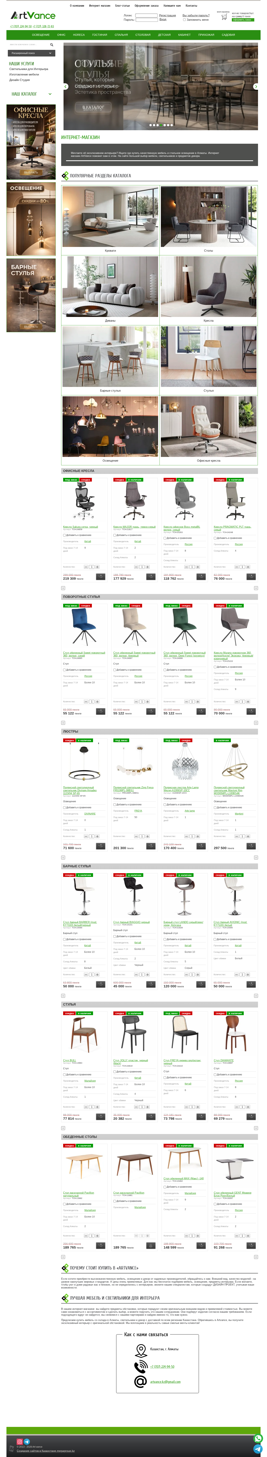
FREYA (138, 810)
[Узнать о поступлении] (151, 1245)
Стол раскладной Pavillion (128, 1192)
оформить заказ (242, 19)
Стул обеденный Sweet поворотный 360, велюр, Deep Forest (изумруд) (185, 654)
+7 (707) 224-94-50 (21, 26)
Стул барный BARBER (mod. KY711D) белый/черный (80, 924)
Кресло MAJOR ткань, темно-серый (134, 526)
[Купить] (101, 576)
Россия (189, 544)
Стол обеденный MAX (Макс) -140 (184, 1178)
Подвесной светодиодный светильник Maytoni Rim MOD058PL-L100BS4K (229, 790)
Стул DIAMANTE (224, 1060)
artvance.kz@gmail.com (165, 1382)
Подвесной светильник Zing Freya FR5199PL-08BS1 (133, 789)
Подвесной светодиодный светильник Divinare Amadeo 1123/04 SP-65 (80, 790)
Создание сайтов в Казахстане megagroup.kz (46, 1450)
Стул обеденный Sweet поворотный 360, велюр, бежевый (134, 654)
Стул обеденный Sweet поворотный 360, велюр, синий (84, 654)
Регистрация (167, 15)
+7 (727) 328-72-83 (43, 26)
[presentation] (63, 588)
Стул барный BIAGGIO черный (131, 922)
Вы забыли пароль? (196, 15)
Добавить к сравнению (78, 535)
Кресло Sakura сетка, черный (80, 526)
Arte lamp (190, 810)
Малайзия (90, 1080)
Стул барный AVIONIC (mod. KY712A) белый (230, 924)
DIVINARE (90, 813)
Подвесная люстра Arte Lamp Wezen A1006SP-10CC (181, 789)
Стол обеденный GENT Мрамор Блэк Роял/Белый (232, 1194)
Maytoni (239, 813)
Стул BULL (69, 1060)
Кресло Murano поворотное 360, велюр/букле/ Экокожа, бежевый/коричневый (233, 655)
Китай (87, 541)
